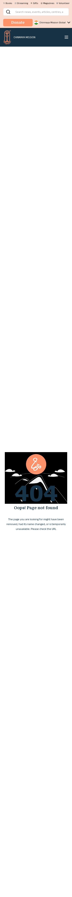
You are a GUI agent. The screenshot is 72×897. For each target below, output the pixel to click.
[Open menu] (66, 37)
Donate (18, 22)
